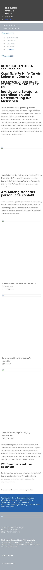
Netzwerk (9, 14)
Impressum (8, 555)
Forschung (9, 11)
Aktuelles (9, 17)
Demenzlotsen (11, 8)
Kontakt (8, 20)
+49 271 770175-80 (9, 25)
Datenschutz (9, 563)
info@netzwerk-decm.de (11, 28)
